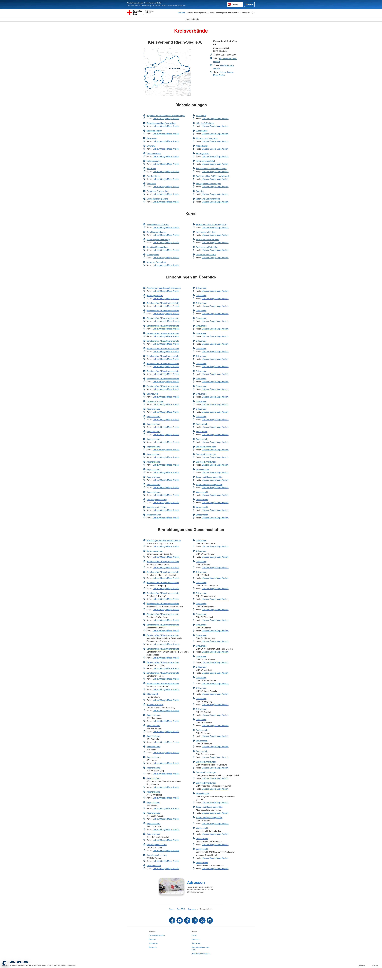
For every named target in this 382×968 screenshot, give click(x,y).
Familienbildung (153, 176)
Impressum (195, 939)
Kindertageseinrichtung (157, 499)
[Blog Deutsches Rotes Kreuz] (210, 920)
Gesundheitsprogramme (157, 198)
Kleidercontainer (154, 514)
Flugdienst (151, 183)
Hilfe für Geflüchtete (205, 123)
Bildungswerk (152, 393)
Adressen (196, 882)
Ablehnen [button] (362, 965)
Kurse (212, 13)
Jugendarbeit (201, 130)
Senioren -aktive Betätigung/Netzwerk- (213, 176)
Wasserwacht (202, 492)
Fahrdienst (151, 168)
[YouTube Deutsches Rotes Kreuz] (179, 920)
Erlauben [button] (375, 965)
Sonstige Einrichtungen (206, 446)
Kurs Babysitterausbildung (158, 239)
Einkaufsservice (154, 153)
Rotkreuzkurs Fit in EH (206, 254)
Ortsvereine (201, 287)
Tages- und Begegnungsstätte (209, 476)
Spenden (200, 191)
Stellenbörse (153, 943)
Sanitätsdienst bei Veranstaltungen (211, 168)
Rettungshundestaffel (205, 160)
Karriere (190, 13)
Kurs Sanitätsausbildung (157, 247)
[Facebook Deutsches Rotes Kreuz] (172, 920)
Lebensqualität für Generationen (228, 13)
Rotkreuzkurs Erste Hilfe (206, 247)
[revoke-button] (4, 963)
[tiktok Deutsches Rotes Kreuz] (187, 920)
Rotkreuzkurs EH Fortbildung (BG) (211, 224)
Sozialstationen (202, 469)
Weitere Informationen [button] (68, 965)
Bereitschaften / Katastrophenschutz (163, 303)
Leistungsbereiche (201, 13)
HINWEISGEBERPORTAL (201, 953)
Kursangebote (153, 254)
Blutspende (151, 138)
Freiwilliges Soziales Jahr (158, 191)
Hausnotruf (201, 115)
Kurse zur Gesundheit (156, 262)
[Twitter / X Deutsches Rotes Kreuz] (202, 920)
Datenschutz (196, 943)
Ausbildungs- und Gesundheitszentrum (164, 287)
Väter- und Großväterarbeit (208, 198)
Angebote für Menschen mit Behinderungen (166, 115)
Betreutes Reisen (154, 130)
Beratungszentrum (155, 295)
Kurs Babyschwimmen (156, 231)
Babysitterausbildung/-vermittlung (161, 123)
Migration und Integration (207, 138)
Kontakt (194, 935)
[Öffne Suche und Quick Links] (253, 12)
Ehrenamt (245, 13)
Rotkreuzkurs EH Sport (206, 231)
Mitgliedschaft (202, 145)
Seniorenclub (201, 423)
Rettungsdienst (202, 153)
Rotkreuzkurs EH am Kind (207, 239)
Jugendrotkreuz (153, 408)
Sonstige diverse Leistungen (208, 183)
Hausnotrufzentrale (155, 401)
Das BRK (181, 13)
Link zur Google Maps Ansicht (223, 73)
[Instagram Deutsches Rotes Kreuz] (195, 920)
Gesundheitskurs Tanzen (158, 224)
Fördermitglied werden (157, 935)
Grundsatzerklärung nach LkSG (200, 948)
